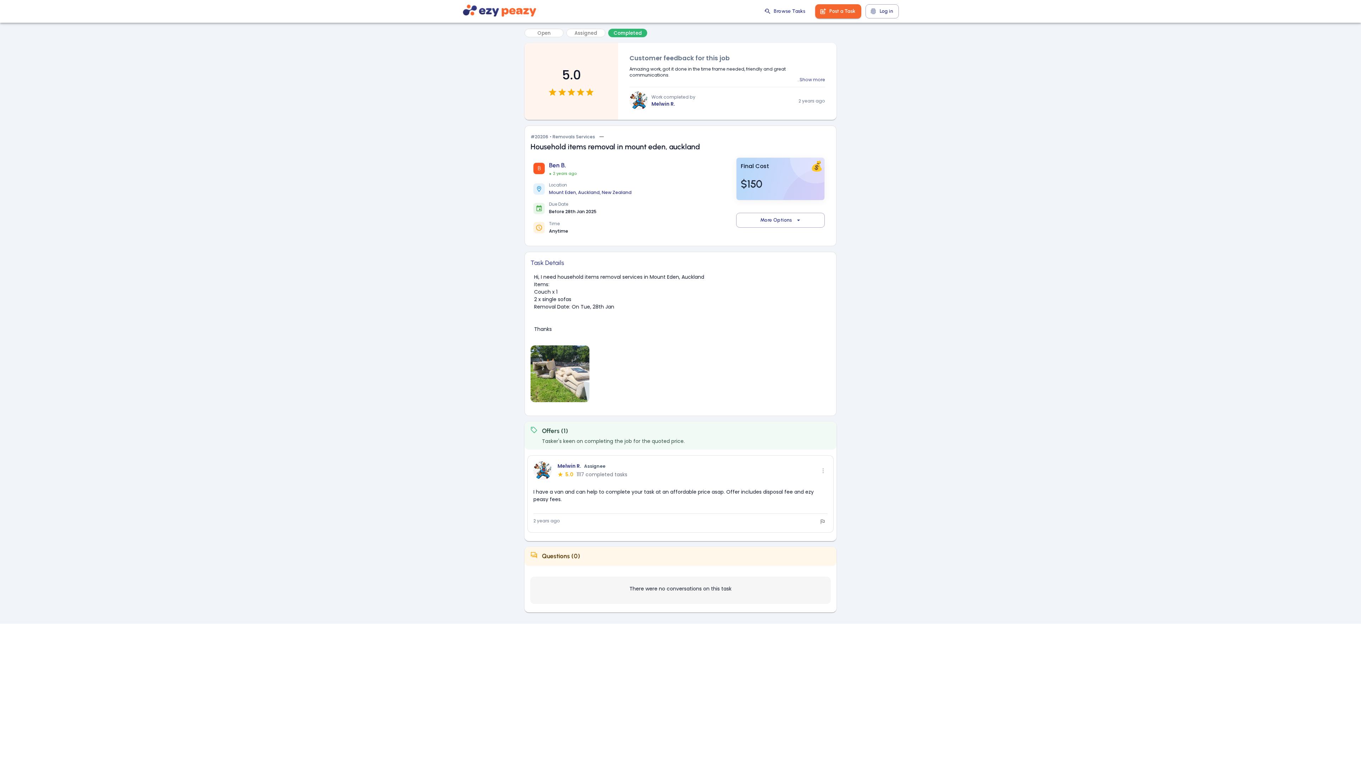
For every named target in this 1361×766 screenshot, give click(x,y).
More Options (776, 220)
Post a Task (842, 11)
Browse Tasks (789, 11)
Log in (886, 11)
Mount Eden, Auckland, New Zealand (590, 192)
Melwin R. (663, 103)
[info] (823, 522)
